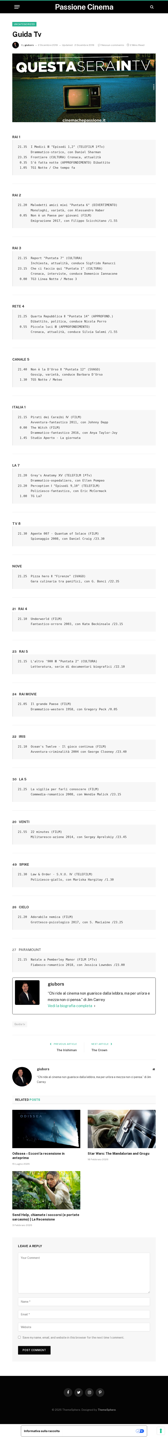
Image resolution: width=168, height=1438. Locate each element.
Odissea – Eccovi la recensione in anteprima (38, 1156)
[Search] (151, 6)
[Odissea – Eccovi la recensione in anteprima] (46, 1129)
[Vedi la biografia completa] (94, 1006)
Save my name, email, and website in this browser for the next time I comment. (73, 1337)
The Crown (99, 1050)
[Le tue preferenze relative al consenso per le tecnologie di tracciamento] (161, 1431)
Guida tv (19, 1024)
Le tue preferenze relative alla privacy (99, 1431)
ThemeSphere (107, 1409)
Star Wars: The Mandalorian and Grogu (118, 1154)
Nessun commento (112, 45)
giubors (29, 45)
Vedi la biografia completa (70, 1006)
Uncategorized (24, 24)
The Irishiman (67, 1050)
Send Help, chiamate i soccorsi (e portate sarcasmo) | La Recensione (45, 1217)
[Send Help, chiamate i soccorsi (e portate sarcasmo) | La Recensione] (46, 1190)
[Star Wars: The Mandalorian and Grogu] (122, 1129)
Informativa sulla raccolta (42, 1431)
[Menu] (17, 6)
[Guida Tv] (84, 88)
